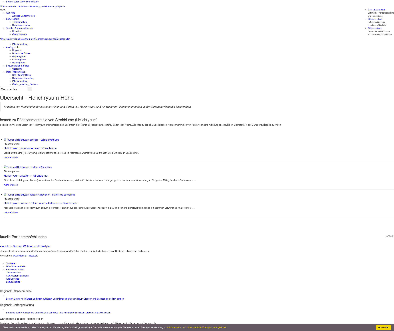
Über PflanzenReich (376, 10)
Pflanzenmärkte (375, 28)
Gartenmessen (19, 34)
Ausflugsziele (49, 38)
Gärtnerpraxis (28, 38)
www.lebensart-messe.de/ (25, 255)
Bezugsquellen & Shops (17, 65)
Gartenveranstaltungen (17, 275)
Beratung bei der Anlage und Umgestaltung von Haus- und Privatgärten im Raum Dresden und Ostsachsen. (58, 312)
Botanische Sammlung (23, 77)
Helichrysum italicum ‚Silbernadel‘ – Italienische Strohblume (40, 203)
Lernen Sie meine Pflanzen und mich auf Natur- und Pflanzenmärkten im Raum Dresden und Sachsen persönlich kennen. (65, 298)
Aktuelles (4, 38)
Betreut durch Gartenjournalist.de (22, 1)
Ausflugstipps (12, 278)
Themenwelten (19, 21)
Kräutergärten (19, 59)
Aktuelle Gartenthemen (23, 15)
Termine (39, 38)
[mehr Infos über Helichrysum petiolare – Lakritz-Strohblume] (31, 139)
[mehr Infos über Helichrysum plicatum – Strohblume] (28, 166)
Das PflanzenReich (21, 74)
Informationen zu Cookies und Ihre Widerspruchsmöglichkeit (196, 327)
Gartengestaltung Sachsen (25, 84)
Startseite (10, 263)
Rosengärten (18, 62)
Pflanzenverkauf (375, 19)
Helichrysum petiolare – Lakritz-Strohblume (30, 148)
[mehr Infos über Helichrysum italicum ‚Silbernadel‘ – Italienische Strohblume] (39, 194)
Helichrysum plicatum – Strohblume (25, 175)
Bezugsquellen (63, 38)
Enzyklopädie (15, 38)
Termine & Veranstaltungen (19, 28)
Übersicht (17, 31)
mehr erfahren (11, 157)
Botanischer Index (21, 24)
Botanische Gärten (21, 53)
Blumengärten (19, 56)
